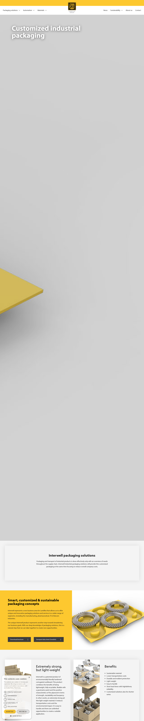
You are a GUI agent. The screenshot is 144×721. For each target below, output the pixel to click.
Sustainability (115, 10)
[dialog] (16, 697)
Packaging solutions (10, 10)
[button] (16, 716)
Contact (138, 10)
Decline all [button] (23, 711)
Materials (41, 10)
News (105, 10)
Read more (17, 688)
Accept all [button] (10, 711)
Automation (27, 10)
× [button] (29, 677)
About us (129, 10)
